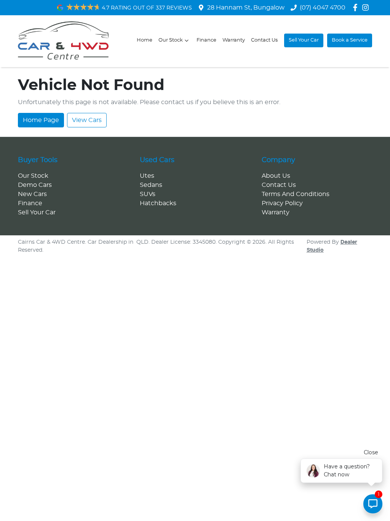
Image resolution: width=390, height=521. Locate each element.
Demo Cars (35, 185)
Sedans (151, 185)
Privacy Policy (282, 203)
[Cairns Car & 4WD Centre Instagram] (367, 7)
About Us (276, 176)
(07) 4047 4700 (322, 8)
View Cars (87, 120)
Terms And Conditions (295, 194)
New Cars (32, 194)
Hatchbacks (158, 203)
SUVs (147, 194)
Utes (147, 176)
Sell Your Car (304, 40)
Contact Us (264, 40)
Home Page (41, 120)
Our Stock (170, 40)
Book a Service (350, 40)
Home (144, 40)
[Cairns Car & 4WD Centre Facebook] (357, 7)
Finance (206, 40)
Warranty (233, 40)
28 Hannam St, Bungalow (246, 8)
